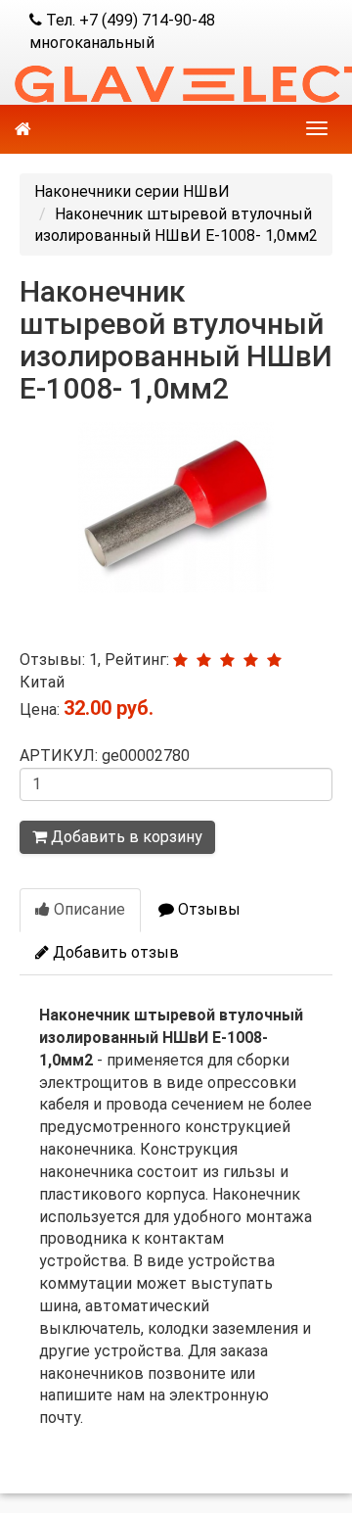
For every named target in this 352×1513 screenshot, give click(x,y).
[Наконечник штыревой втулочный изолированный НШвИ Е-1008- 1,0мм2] (176, 507)
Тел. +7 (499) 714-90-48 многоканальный (122, 31)
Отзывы (207, 909)
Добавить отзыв (114, 952)
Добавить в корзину (124, 836)
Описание (87, 909)
